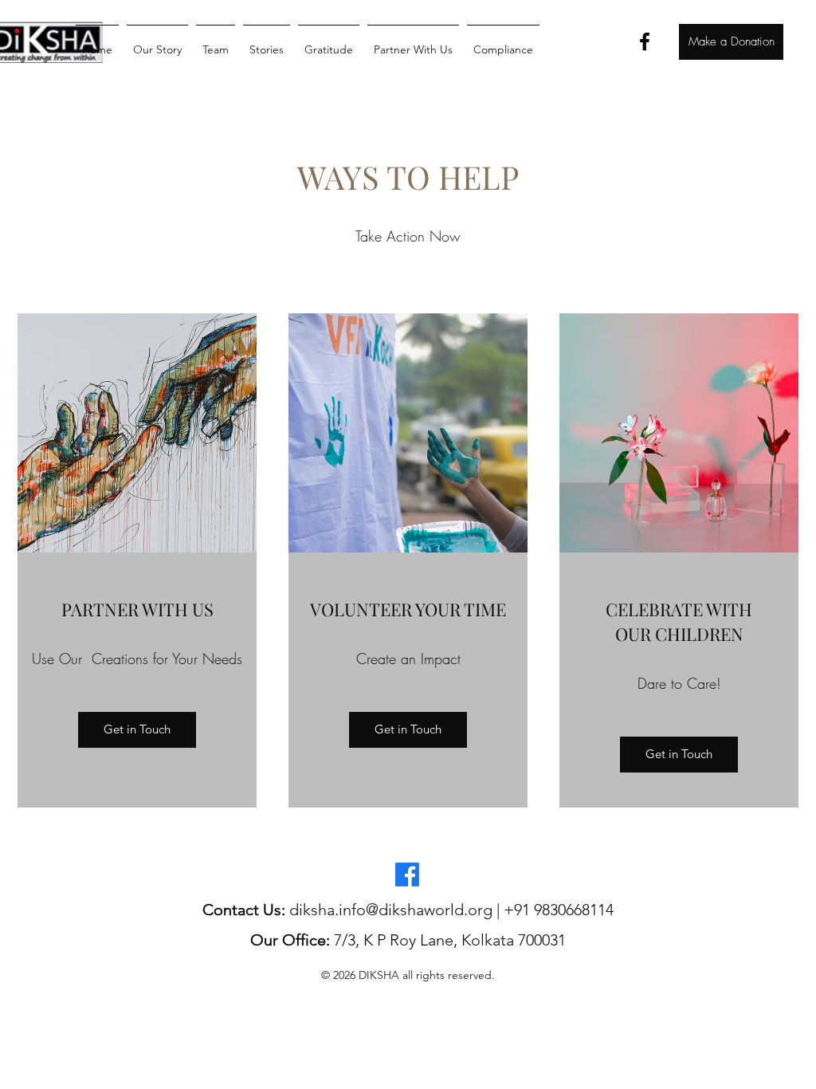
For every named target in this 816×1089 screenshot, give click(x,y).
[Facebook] (645, 41)
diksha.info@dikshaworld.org (390, 909)
